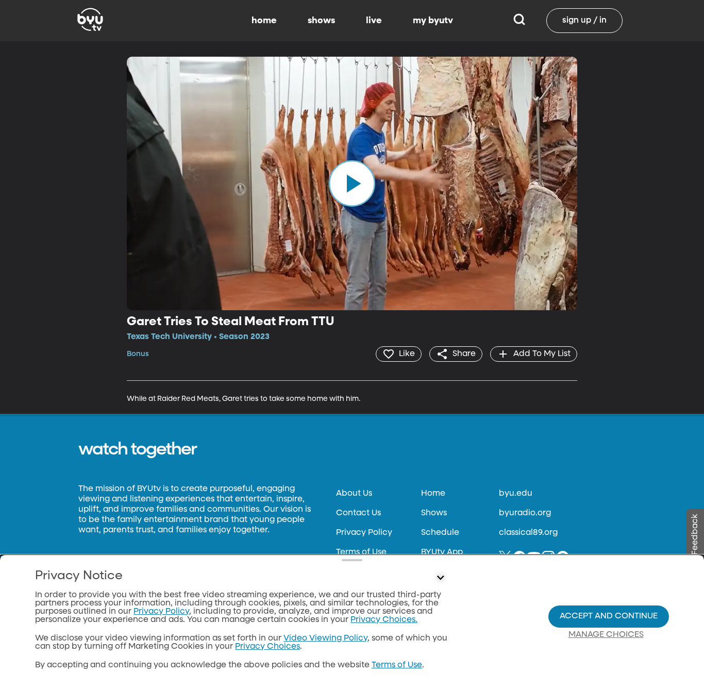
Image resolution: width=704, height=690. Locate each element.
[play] (352, 183)
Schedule (440, 533)
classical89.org (528, 533)
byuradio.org (525, 513)
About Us (354, 494)
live (374, 20)
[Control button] (441, 578)
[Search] (519, 20)
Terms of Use (361, 552)
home (264, 20)
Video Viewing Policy (325, 638)
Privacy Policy (364, 533)
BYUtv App (442, 552)
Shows (434, 513)
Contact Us (358, 513)
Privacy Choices (267, 647)
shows (321, 20)
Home (433, 494)
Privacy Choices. (383, 620)
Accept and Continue (609, 616)
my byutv (433, 20)
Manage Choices (606, 635)
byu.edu (515, 494)
